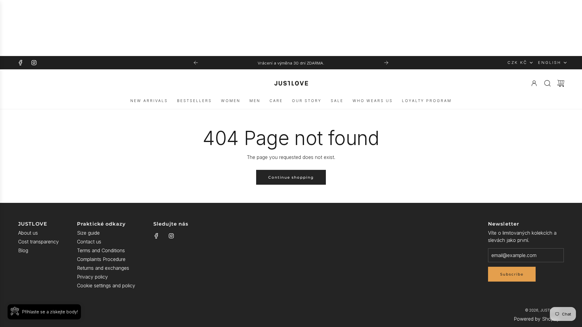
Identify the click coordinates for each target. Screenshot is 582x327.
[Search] (547, 83)
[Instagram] (34, 63)
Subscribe (511, 274)
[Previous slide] (196, 63)
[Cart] (560, 83)
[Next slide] (386, 63)
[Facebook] (20, 63)
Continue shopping (291, 177)
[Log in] (534, 83)
